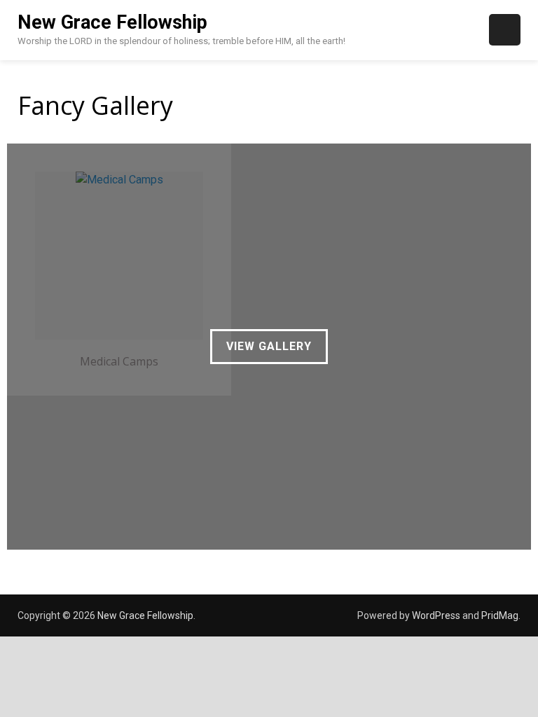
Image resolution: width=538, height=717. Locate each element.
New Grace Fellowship (112, 22)
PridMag (499, 615)
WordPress (436, 615)
